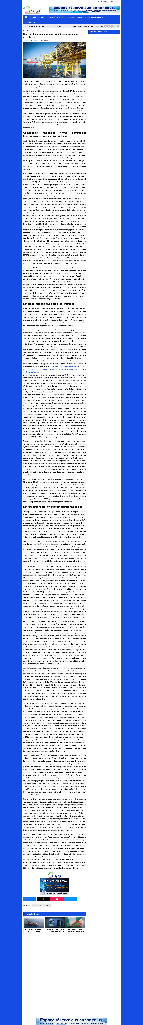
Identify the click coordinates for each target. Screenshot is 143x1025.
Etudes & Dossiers (31, 22)
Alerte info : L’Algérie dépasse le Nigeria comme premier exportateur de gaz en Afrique (75, 932)
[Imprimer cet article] (70, 899)
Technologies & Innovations (94, 17)
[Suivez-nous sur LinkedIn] (105, 26)
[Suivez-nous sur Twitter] (111, 26)
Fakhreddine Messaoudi (30, 40)
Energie (33, 17)
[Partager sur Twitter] (43, 899)
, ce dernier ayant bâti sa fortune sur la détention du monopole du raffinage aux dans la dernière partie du (54, 369)
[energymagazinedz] (36, 9)
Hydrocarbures (41, 31)
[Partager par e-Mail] (57, 899)
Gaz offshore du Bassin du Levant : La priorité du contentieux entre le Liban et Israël (34, 932)
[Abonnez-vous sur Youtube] (108, 26)
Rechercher (117, 22)
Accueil (25, 17)
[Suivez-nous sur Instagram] (115, 26)
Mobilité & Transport (75, 17)
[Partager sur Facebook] (30, 899)
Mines (43, 17)
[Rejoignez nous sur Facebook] (118, 26)
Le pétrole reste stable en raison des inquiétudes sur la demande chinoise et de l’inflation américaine (54, 932)
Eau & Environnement (56, 17)
